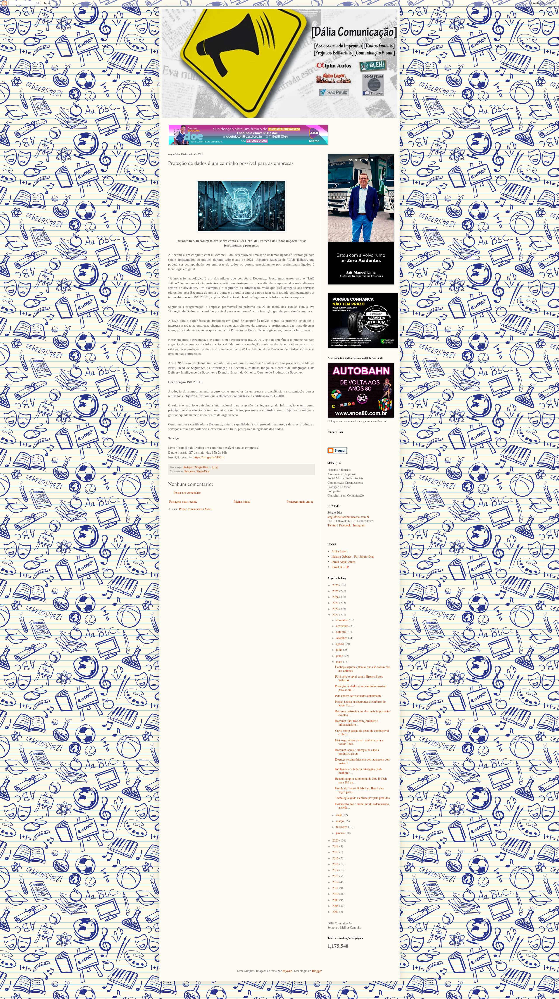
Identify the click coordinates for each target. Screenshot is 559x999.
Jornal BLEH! (340, 567)
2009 (335, 900)
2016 (335, 858)
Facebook (345, 525)
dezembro (342, 620)
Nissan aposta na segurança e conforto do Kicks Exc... (360, 703)
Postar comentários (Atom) (195, 509)
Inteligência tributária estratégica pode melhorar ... (358, 771)
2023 (335, 603)
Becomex (190, 471)
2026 (335, 585)
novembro (342, 626)
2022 (335, 609)
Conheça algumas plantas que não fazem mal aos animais (362, 669)
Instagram (359, 525)
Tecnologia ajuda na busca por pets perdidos (362, 798)
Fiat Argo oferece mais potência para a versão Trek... (359, 742)
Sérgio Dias (202, 471)
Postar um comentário (187, 492)
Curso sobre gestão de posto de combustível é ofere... (362, 732)
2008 (335, 906)
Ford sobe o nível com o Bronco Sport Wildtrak (359, 678)
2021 (335, 615)
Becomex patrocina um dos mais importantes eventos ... (362, 713)
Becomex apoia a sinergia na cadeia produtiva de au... (357, 752)
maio (339, 662)
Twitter (332, 525)
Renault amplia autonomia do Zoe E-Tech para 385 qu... (361, 780)
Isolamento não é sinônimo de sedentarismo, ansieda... (362, 806)
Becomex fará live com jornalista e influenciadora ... (356, 723)
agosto (340, 644)
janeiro (340, 833)
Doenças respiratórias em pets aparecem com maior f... (362, 761)
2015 (335, 864)
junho (340, 656)
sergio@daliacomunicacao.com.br (348, 517)
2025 (335, 591)
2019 (335, 846)
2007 (335, 912)
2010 (335, 894)
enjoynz (287, 971)
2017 (335, 852)
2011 (335, 888)
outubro (341, 632)
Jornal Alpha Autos (343, 562)
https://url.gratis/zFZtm (208, 457)
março (340, 821)
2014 (335, 870)
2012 (335, 882)
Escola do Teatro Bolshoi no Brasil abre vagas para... (359, 790)
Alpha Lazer (339, 551)
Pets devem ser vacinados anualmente (358, 696)
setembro (342, 638)
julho (339, 650)
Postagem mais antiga (300, 501)
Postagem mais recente (183, 501)
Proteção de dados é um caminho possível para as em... (360, 688)
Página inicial (242, 501)
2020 (335, 840)
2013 (335, 876)
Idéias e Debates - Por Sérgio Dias (352, 556)
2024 (335, 597)
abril (339, 815)
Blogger (317, 971)
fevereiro (342, 827)
